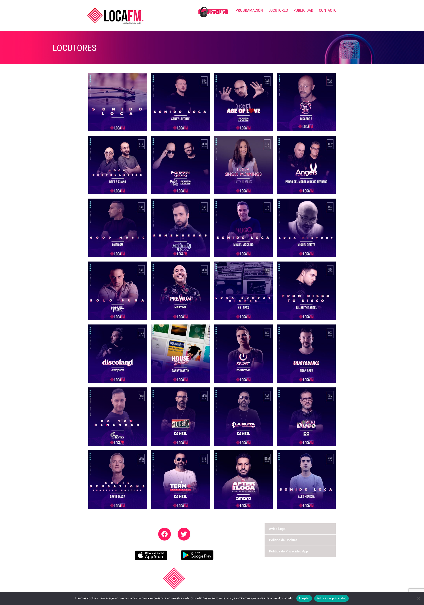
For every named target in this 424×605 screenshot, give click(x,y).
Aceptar (304, 598)
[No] (418, 598)
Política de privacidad (331, 598)
